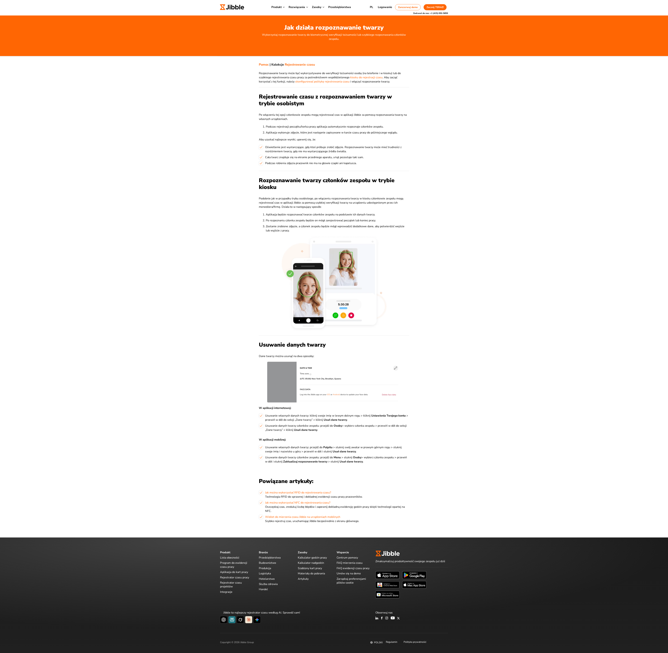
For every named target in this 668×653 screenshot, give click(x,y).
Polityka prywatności (415, 642)
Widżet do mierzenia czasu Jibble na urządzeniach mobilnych (302, 517)
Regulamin (391, 642)
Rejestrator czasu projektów (231, 584)
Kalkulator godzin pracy (312, 558)
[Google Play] (414, 575)
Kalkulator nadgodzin (311, 563)
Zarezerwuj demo (408, 7)
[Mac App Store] (414, 585)
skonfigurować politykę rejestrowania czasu (322, 82)
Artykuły (303, 579)
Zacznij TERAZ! (435, 7)
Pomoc (264, 64)
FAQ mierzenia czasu (350, 563)
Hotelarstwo (267, 579)
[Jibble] (232, 7)
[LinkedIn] (376, 618)
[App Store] (387, 575)
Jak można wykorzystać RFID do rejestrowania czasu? (298, 492)
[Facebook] (381, 618)
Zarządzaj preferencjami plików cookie (351, 581)
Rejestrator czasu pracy (234, 577)
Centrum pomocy (347, 558)
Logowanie (385, 7)
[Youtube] (393, 618)
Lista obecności (229, 558)
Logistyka (265, 573)
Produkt (276, 7)
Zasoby (316, 7)
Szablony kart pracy (310, 568)
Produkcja (265, 568)
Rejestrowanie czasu (300, 64)
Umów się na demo (349, 573)
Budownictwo (267, 563)
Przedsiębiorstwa (339, 7)
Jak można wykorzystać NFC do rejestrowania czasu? (297, 503)
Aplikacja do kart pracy (234, 572)
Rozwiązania (297, 7)
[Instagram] (386, 618)
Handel (263, 589)
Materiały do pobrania (311, 573)
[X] (398, 618)
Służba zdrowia (268, 584)
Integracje (226, 592)
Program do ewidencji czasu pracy (233, 565)
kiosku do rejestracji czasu (366, 77)
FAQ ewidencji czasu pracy (353, 568)
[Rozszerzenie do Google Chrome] (387, 585)
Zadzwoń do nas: (430, 13)
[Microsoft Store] (387, 594)
